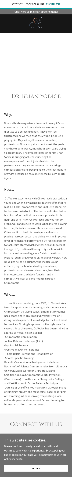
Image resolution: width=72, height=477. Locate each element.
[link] (36, 23)
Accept (36, 468)
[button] (9, 22)
